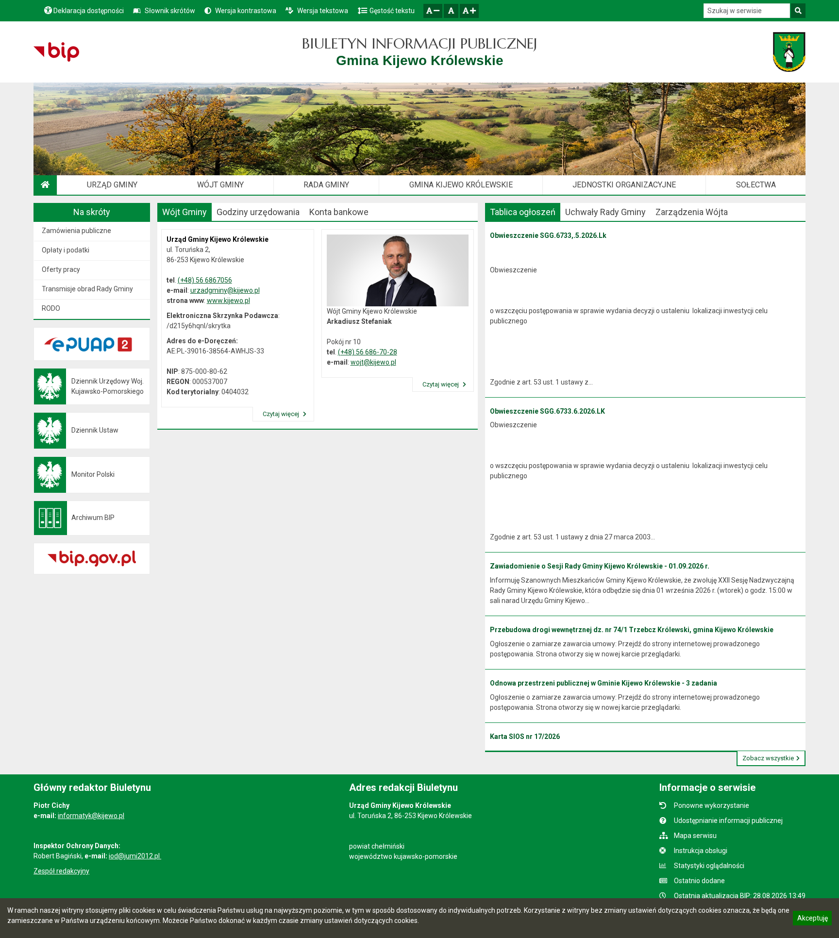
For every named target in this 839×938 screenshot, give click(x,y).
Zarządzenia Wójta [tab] (691, 212)
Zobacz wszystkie (768, 758)
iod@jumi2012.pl (135, 856)
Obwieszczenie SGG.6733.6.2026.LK (547, 411)
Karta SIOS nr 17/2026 (525, 736)
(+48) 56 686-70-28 (367, 352)
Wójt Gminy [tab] (184, 212)
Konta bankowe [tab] (339, 212)
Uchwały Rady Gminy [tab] (605, 212)
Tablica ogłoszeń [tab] (522, 212)
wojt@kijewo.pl (373, 362)
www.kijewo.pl (228, 300)
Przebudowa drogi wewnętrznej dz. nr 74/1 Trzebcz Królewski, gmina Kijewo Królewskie (631, 630)
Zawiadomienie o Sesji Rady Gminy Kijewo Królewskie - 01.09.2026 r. (599, 566)
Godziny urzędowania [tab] (258, 212)
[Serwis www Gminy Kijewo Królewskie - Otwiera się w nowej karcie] (789, 52)
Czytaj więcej (282, 414)
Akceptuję (812, 919)
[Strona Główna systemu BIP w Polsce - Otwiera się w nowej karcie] (56, 52)
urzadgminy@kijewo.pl (225, 290)
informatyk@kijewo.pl (91, 816)
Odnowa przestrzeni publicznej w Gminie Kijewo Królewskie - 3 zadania (603, 683)
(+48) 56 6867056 (205, 280)
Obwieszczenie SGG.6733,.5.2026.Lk (548, 235)
